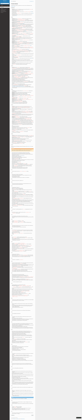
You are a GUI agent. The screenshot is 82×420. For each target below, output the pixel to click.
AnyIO (23, 155)
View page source (32, 1)
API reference (2, 12)
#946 (16, 15)
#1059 (32, 13)
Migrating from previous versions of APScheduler (4, 8)
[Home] (11, 1)
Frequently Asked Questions (3, 11)
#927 (25, 31)
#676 (30, 45)
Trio (21, 155)
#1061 (31, 11)
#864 (23, 23)
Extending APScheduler (3, 10)
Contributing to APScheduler (3, 9)
